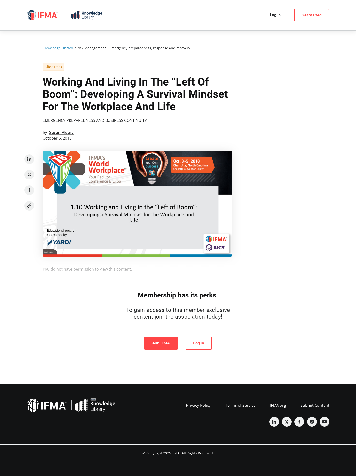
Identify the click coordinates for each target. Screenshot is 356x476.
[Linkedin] (29, 159)
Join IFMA (161, 343)
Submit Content (315, 405)
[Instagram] (312, 422)
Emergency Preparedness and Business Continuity (95, 120)
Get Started (312, 15)
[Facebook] (29, 190)
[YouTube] (324, 422)
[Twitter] (29, 174)
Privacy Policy (198, 405)
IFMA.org (278, 405)
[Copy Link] (29, 206)
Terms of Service (240, 405)
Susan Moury (61, 132)
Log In (198, 343)
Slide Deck (53, 66)
